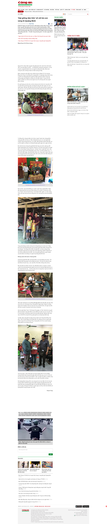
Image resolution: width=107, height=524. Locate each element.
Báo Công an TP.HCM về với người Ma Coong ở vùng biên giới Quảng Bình (35, 40)
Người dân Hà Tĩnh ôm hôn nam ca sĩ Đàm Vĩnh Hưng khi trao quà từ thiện (35, 36)
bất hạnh (26, 414)
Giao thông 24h (32, 9)
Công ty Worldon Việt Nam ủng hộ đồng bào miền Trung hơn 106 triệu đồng (34, 495)
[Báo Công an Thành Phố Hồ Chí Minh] (19, 9)
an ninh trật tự (34, 412)
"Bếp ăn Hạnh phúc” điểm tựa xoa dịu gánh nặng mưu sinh (59, 36)
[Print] (51, 24)
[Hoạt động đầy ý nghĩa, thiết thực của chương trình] (60, 22)
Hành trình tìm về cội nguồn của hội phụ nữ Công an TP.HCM (31, 479)
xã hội (22, 414)
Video (85, 9)
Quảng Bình (40, 415)
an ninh (25, 412)
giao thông (40, 412)
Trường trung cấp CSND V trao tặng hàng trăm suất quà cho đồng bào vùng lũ (35, 483)
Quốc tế (62, 9)
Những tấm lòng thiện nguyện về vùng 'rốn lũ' (28, 501)
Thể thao (57, 9)
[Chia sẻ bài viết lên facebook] (49, 24)
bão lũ (33, 415)
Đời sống (52, 9)
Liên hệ (31, 506)
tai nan (45, 414)
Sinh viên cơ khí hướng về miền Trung (27, 493)
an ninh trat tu (40, 414)
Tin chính (22, 9)
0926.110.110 (41, 506)
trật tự (29, 412)
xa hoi (20, 415)
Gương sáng (67, 9)
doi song (49, 414)
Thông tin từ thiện (28, 11)
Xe (82, 9)
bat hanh (30, 414)
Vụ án (26, 9)
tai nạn (44, 412)
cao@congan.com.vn (83, 514)
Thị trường (46, 9)
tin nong (34, 414)
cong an (23, 415)
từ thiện (49, 415)
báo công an (28, 415)
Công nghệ (78, 9)
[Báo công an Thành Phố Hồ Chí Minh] (25, 3)
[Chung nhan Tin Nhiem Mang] (80, 515)
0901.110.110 (47, 506)
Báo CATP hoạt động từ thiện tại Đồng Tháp (28, 38)
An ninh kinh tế (39, 9)
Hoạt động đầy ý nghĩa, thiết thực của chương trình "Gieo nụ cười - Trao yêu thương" (77, 52)
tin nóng (47, 412)
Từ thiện (73, 9)
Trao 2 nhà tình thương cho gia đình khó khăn (28, 491)
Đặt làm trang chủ (24, 506)
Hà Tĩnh (45, 415)
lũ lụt (36, 415)
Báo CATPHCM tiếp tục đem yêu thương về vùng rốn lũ (30, 481)
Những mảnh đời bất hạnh (38, 11)
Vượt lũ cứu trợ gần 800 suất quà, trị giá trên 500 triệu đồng (23, 471)
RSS (65, 14)
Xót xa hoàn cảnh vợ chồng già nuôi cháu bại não (46, 471)
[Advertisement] (62, 4)
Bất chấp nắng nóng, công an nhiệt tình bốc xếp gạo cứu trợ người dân (34, 499)
